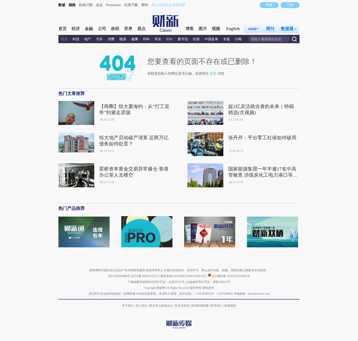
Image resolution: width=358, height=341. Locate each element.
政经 (115, 28)
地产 (87, 39)
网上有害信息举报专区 (168, 5)
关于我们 (128, 305)
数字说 (183, 39)
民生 (158, 39)
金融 (89, 28)
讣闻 (238, 39)
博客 (190, 28)
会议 (99, 5)
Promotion (113, 5)
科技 (76, 39)
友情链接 (230, 305)
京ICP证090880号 (119, 276)
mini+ (253, 28)
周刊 (270, 28)
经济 (76, 28)
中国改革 (211, 39)
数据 (61, 5)
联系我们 (216, 305)
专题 (226, 39)
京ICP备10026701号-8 (145, 276)
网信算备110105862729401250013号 (183, 276)
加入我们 (141, 305)
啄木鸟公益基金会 (161, 305)
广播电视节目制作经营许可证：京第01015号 (156, 282)
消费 (111, 39)
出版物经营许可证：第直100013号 (208, 282)
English (233, 28)
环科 (146, 39)
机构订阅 (86, 5)
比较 (196, 39)
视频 (216, 28)
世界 (128, 28)
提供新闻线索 (200, 305)
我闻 (72, 5)
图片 (203, 28)
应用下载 (131, 5)
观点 (141, 28)
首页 (62, 28)
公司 (102, 28)
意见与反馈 (182, 305)
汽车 (99, 39)
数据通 (287, 28)
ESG (169, 39)
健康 (134, 39)
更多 (64, 39)
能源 (123, 39)
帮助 (144, 5)
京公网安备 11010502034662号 (230, 276)
